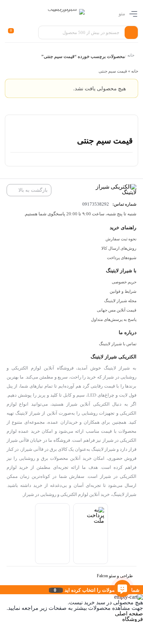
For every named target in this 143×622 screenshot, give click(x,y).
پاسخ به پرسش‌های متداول (113, 319)
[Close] (1, 589)
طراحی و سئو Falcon (115, 575)
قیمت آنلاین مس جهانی (116, 310)
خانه (131, 55)
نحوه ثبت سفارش (121, 239)
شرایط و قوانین (123, 291)
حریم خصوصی (124, 282)
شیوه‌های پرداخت (121, 257)
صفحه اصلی (129, 613)
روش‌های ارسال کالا (118, 248)
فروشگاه (132, 619)
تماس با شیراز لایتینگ (117, 343)
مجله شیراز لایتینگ (120, 300)
